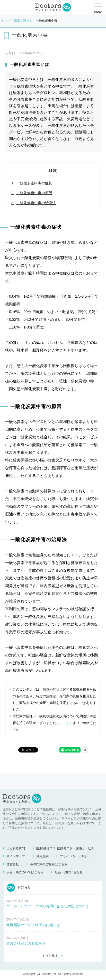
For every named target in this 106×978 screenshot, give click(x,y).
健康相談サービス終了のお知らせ (33, 925)
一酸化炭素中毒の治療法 (36, 203)
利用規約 (42, 856)
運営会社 (12, 864)
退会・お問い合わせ (69, 872)
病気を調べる (23, 21)
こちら (68, 723)
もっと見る (50, 955)
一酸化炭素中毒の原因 (34, 193)
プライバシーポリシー (75, 856)
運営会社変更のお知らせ (26, 943)
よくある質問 (15, 848)
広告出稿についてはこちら (24, 872)
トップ (6, 21)
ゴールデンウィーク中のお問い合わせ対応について (47, 906)
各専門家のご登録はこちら (48, 864)
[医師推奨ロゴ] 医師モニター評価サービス (65, 848)
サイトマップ (15, 856)
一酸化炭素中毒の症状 (34, 183)
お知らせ (23, 887)
